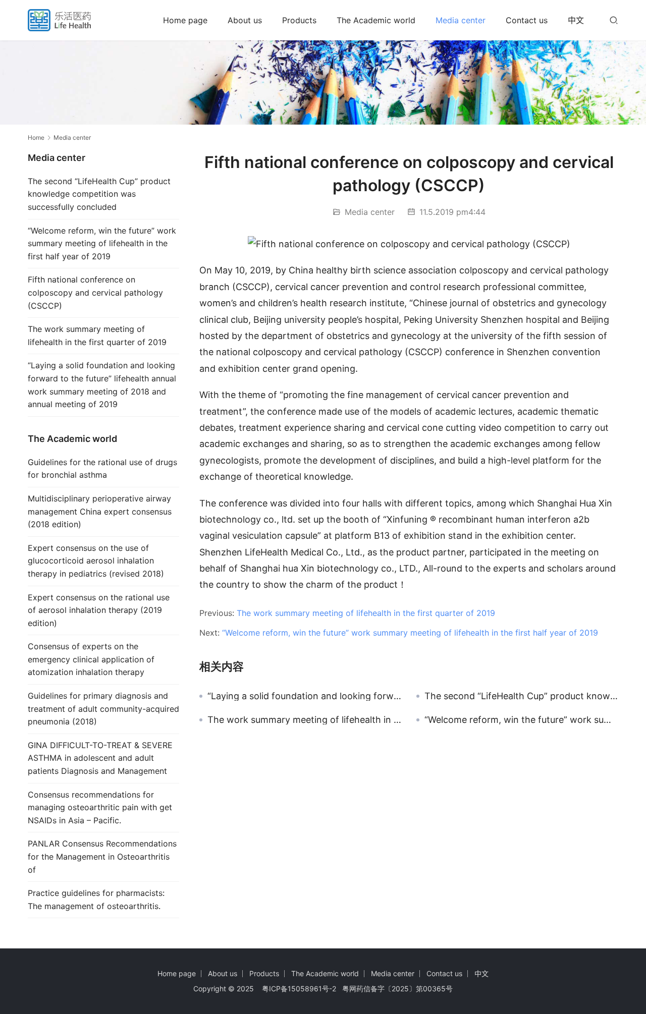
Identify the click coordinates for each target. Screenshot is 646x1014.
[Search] (613, 20)
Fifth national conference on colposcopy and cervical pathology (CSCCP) (95, 292)
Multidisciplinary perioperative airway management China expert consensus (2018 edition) (100, 511)
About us (245, 20)
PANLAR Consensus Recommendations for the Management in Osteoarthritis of (102, 856)
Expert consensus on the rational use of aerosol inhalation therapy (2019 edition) (99, 610)
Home (36, 137)
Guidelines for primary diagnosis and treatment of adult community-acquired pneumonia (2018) (103, 708)
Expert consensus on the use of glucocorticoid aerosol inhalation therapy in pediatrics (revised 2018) (96, 561)
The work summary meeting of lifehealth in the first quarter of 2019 (366, 613)
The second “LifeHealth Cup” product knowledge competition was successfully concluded (521, 696)
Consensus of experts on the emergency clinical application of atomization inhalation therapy (91, 659)
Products (299, 20)
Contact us (527, 20)
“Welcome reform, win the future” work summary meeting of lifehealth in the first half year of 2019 (410, 633)
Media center (461, 20)
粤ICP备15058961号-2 (299, 988)
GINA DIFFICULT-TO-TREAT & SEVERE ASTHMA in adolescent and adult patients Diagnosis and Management (100, 758)
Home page (185, 20)
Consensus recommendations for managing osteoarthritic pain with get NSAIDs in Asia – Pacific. (100, 807)
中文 (576, 20)
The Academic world (376, 20)
